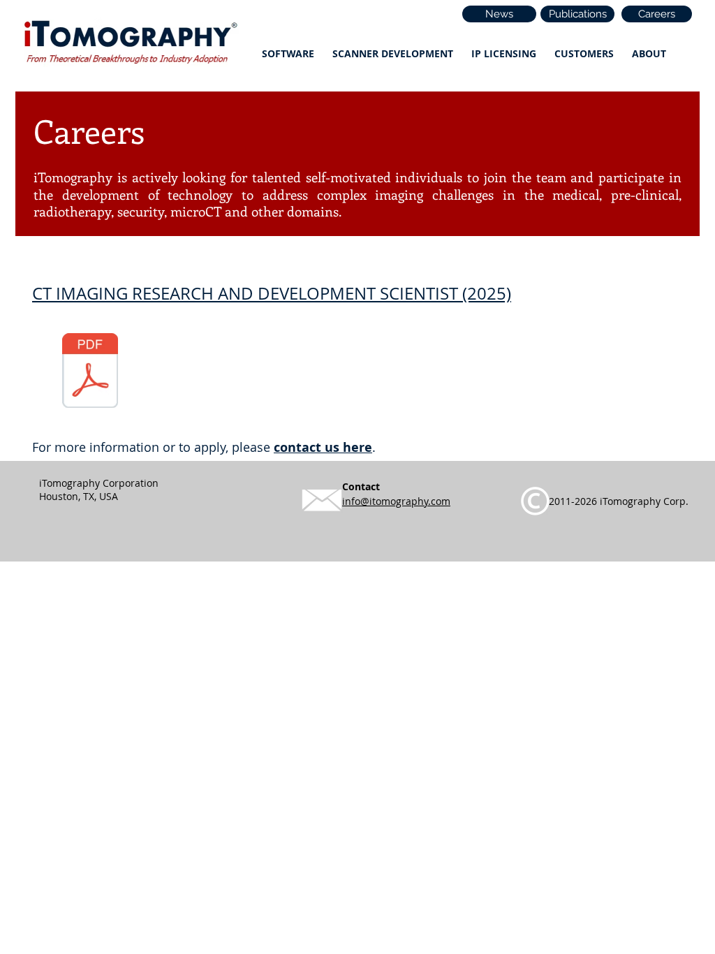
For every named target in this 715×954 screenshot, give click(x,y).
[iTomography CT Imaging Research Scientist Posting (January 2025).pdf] (90, 372)
